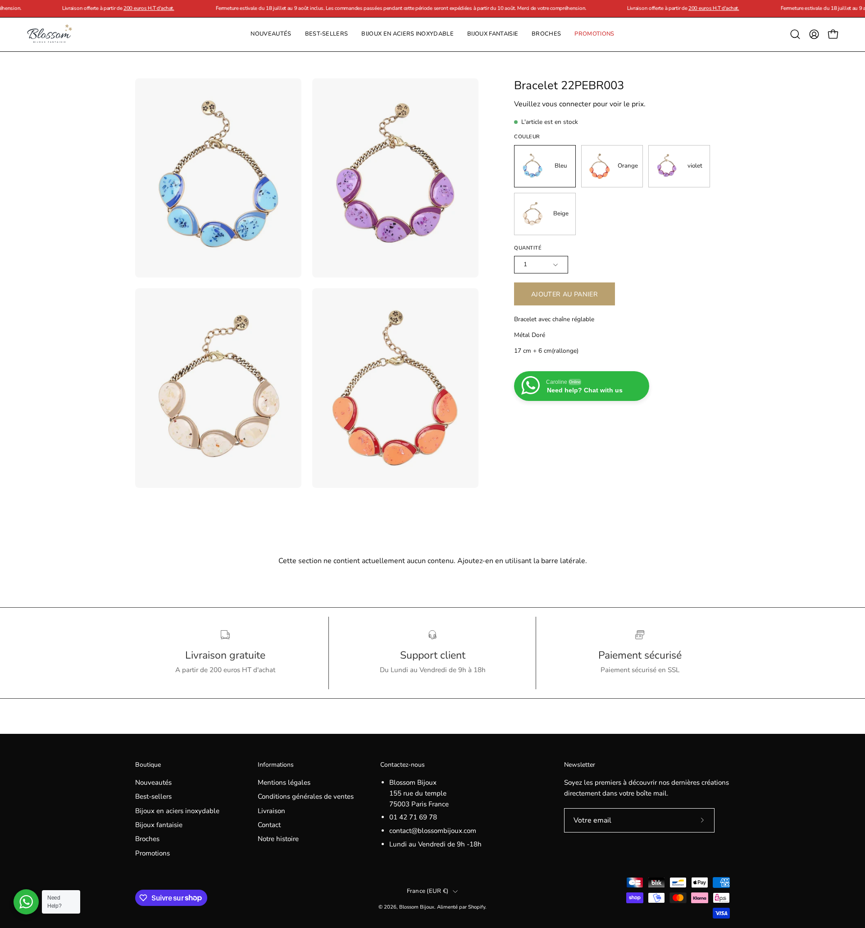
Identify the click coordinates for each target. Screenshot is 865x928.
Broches (147, 839)
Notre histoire (278, 839)
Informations (276, 765)
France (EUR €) (428, 891)
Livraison (271, 810)
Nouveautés (153, 782)
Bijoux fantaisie (158, 824)
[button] (546, 34)
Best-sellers (153, 796)
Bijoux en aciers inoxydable (177, 810)
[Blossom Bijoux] (49, 34)
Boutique (148, 765)
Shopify (476, 906)
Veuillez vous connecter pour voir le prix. (580, 104)
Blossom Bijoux (416, 906)
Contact (269, 824)
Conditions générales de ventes (306, 796)
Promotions (152, 853)
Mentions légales (284, 782)
